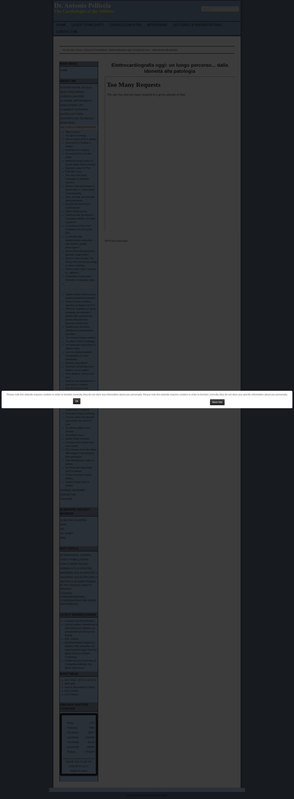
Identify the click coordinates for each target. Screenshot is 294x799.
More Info (217, 402)
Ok (76, 401)
